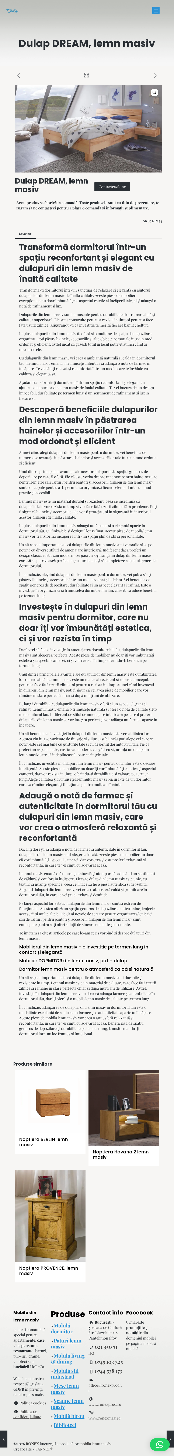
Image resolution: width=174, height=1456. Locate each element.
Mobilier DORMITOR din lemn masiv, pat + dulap (73, 961)
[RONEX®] (12, 10)
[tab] (25, 233)
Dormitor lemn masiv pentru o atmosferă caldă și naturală (86, 969)
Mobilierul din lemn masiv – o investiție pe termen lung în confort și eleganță (83, 949)
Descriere (25, 233)
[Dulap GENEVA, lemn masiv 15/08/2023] (3, 1439)
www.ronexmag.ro (104, 1418)
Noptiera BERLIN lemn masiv (43, 1142)
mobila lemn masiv (89, 998)
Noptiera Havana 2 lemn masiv (121, 1154)
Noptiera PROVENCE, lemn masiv (48, 1270)
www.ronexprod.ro (104, 1404)
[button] (154, 92)
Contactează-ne (112, 186)
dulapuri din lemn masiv (70, 268)
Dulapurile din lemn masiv (41, 314)
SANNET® (44, 1449)
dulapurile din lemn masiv (54, 333)
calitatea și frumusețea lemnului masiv (71, 779)
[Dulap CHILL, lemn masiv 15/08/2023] (170, 1439)
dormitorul (54, 290)
